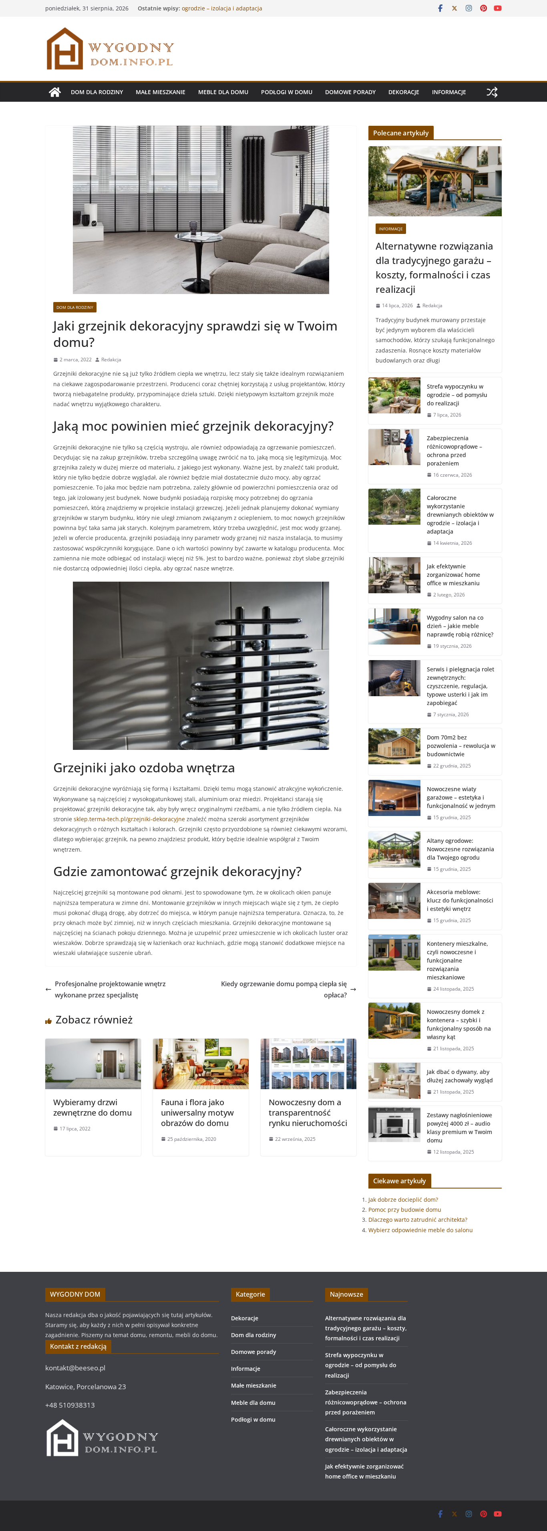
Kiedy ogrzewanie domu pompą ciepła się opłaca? (284, 989)
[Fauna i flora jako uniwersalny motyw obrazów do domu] (201, 1044)
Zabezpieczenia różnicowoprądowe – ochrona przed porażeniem (454, 450)
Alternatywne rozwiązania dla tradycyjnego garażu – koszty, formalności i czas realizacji (434, 267)
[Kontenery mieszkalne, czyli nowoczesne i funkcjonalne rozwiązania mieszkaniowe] (394, 966)
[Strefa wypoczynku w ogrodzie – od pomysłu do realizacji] (394, 400)
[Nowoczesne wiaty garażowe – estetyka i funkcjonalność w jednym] (394, 803)
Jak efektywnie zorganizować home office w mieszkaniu (453, 574)
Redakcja (111, 359)
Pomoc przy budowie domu (404, 1209)
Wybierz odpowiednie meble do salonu (420, 1230)
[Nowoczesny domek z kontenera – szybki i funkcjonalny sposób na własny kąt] (394, 1030)
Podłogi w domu (286, 92)
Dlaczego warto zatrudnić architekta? (417, 1219)
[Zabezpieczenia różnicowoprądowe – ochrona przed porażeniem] (394, 456)
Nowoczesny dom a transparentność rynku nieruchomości (308, 1112)
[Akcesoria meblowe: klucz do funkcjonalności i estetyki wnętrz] (394, 906)
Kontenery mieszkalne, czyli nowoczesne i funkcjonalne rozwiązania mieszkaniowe (457, 960)
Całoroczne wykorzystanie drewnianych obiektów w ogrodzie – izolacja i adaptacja (250, 12)
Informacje (449, 92)
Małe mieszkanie (160, 92)
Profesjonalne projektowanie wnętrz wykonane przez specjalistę (110, 989)
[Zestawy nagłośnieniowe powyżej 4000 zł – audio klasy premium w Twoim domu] (394, 1133)
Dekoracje (403, 92)
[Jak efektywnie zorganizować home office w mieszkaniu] (394, 580)
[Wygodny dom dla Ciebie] (54, 92)
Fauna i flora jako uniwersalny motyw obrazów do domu (197, 1112)
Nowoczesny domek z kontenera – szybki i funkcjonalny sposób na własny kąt (459, 1024)
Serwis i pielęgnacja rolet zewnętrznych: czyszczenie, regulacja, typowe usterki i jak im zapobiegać (460, 686)
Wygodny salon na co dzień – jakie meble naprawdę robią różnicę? (460, 626)
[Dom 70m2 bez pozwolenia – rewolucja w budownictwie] (394, 751)
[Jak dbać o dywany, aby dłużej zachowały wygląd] (394, 1082)
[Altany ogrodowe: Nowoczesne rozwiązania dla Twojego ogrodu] (394, 855)
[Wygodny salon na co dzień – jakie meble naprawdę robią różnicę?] (394, 631)
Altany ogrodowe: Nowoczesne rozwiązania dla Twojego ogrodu (460, 849)
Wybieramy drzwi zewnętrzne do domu (92, 1107)
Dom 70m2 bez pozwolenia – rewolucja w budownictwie (461, 745)
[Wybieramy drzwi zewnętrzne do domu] (93, 1044)
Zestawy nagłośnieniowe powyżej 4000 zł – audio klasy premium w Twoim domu (459, 1127)
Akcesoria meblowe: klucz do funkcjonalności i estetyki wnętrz (460, 900)
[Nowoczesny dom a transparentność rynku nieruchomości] (308, 1044)
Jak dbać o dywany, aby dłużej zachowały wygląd (460, 1076)
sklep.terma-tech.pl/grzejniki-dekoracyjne (129, 819)
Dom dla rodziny (97, 92)
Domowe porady (350, 92)
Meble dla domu (223, 92)
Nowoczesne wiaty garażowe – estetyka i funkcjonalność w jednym (461, 797)
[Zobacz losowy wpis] (492, 92)
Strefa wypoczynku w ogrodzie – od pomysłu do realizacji (457, 395)
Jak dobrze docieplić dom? (403, 1199)
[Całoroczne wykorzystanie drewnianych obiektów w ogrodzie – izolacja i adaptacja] (394, 520)
